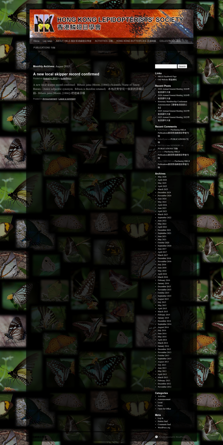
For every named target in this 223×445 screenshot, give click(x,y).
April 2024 (162, 204)
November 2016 (164, 261)
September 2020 (164, 245)
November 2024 (164, 195)
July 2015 (162, 302)
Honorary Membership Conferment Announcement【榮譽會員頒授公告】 (172, 104)
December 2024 (164, 192)
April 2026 (162, 179)
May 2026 (162, 176)
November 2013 (164, 352)
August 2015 (163, 298)
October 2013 (163, 355)
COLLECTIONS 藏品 (170, 40)
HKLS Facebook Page (167, 76)
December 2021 (164, 230)
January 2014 (163, 346)
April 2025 (162, 186)
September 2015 (164, 295)
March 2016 (163, 277)
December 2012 (164, 383)
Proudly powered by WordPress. (172, 436)
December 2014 (164, 320)
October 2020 (163, 242)
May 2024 (162, 201)
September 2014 (164, 324)
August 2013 (163, 361)
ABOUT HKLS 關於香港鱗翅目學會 (73, 40)
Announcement (50, 98)
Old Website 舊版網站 (167, 79)
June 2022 (162, 220)
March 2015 (163, 311)
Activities (162, 396)
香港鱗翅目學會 (38, 437)
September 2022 (164, 217)
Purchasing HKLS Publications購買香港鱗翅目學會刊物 (173, 132)
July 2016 (162, 264)
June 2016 (162, 267)
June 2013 (162, 367)
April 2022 (162, 226)
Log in (160, 418)
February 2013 (164, 380)
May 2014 (162, 336)
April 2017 (162, 251)
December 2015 (164, 286)
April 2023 (162, 211)
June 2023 (162, 208)
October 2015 (163, 292)
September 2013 (164, 358)
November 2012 (164, 386)
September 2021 (164, 233)
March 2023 (163, 214)
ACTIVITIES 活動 (104, 40)
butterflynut (66, 78)
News (160, 405)
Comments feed (164, 424)
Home (36, 40)
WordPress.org (164, 427)
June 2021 (162, 236)
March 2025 (163, 189)
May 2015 (162, 305)
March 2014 (163, 342)
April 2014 (162, 339)
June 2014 (162, 333)
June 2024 (162, 198)
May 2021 (162, 239)
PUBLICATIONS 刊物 (44, 47)
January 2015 (163, 317)
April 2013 (162, 374)
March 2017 (163, 255)
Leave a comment (67, 98)
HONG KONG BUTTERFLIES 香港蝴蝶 (136, 40)
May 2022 (162, 223)
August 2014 (163, 327)
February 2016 (164, 280)
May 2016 (162, 270)
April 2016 (162, 273)
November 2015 (164, 289)
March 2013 (163, 377)
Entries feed (163, 421)
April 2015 (162, 308)
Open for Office (164, 408)
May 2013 (162, 371)
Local (160, 402)
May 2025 (162, 182)
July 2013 (162, 364)
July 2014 (162, 330)
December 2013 (164, 349)
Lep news (47, 40)
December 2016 (164, 258)
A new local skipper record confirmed (66, 73)
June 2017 (162, 248)
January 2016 (163, 283)
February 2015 (164, 314)
